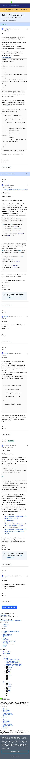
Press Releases (7, 713)
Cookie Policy (5, 745)
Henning (6, 29)
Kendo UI (2, 618)
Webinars (5, 639)
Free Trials (6, 624)
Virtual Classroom (8, 644)
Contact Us (6, 658)
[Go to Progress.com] (5, 699)
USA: (13, 660)
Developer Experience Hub (11, 631)
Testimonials (6, 653)
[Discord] (7, 679)
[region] (15, 747)
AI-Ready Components (14, 620)
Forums (5, 637)
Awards (5, 712)
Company (6, 709)
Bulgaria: (14, 664)
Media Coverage (8, 714)
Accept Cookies (15, 751)
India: (13, 662)
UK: (12, 661)
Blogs (4, 638)
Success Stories (7, 652)
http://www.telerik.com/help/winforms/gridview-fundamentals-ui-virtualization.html (16, 518)
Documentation (7, 634)
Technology (6, 710)
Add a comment (6, 167)
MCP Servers (4, 620)
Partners (5, 642)
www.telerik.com (6, 57)
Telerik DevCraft (5, 615)
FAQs (4, 646)
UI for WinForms (15, 5)
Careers (5, 716)
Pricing (5, 626)
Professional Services (9, 641)
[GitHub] (7, 677)
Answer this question (9, 607)
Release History (7, 635)
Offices (5, 717)
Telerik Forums (6, 5)
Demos (5, 632)
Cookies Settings (15, 756)
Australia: (14, 665)
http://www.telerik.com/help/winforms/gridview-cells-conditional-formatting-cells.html (16, 531)
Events (5, 645)
